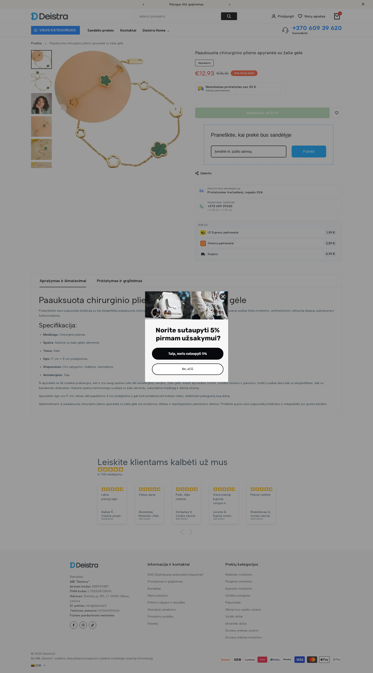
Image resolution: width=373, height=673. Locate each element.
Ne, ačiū (187, 369)
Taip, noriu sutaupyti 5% (187, 354)
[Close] (223, 296)
